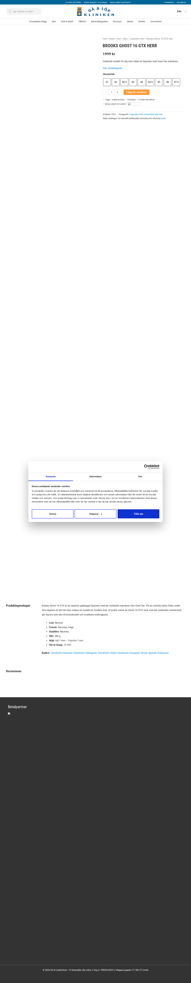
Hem (105, 38)
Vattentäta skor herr (153, 114)
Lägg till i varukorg (137, 92)
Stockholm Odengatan (85, 653)
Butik (112, 38)
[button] (48, 21)
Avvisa (52, 513)
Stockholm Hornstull (61, 653)
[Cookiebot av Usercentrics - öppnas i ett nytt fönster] (146, 466)
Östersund (163, 653)
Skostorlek (109, 74)
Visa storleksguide (112, 68)
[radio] (107, 82)
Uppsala (152, 653)
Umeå (144, 653)
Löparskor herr (137, 38)
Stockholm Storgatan (128, 653)
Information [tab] (95, 476)
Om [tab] (140, 476)
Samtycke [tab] (51, 476)
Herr (119, 38)
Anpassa (93, 513)
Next (95, 583)
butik (163, 118)
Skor (125, 38)
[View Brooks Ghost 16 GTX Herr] (16, 583)
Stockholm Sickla (107, 653)
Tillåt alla (138, 513)
